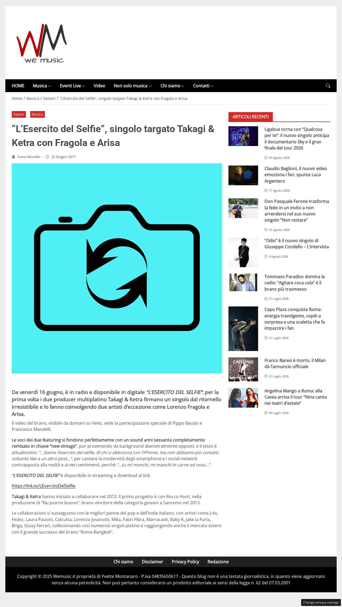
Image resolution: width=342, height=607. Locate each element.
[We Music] (42, 42)
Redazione (218, 562)
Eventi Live (70, 86)
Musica (40, 86)
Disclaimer (152, 562)
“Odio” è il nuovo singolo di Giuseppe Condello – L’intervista (297, 244)
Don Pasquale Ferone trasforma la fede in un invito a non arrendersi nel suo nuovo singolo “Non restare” (297, 210)
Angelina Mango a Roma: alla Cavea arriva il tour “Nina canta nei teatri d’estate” (296, 397)
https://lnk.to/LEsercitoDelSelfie (43, 486)
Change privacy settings (321, 602)
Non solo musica (130, 86)
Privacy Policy (185, 562)
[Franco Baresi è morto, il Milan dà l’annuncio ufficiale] (243, 369)
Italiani (18, 114)
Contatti (201, 86)
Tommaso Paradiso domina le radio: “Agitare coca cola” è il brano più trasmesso (295, 283)
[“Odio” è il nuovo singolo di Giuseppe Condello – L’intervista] (243, 252)
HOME (18, 86)
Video (99, 86)
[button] (328, 86)
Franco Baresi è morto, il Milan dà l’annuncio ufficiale (295, 363)
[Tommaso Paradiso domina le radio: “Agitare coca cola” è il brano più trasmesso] (243, 282)
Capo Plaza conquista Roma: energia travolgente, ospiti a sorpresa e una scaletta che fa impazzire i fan (295, 319)
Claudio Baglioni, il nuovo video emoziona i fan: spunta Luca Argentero (296, 174)
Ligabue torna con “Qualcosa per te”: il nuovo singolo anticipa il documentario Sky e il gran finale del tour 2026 (297, 138)
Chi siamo (170, 86)
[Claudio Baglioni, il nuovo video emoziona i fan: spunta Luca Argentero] (243, 175)
